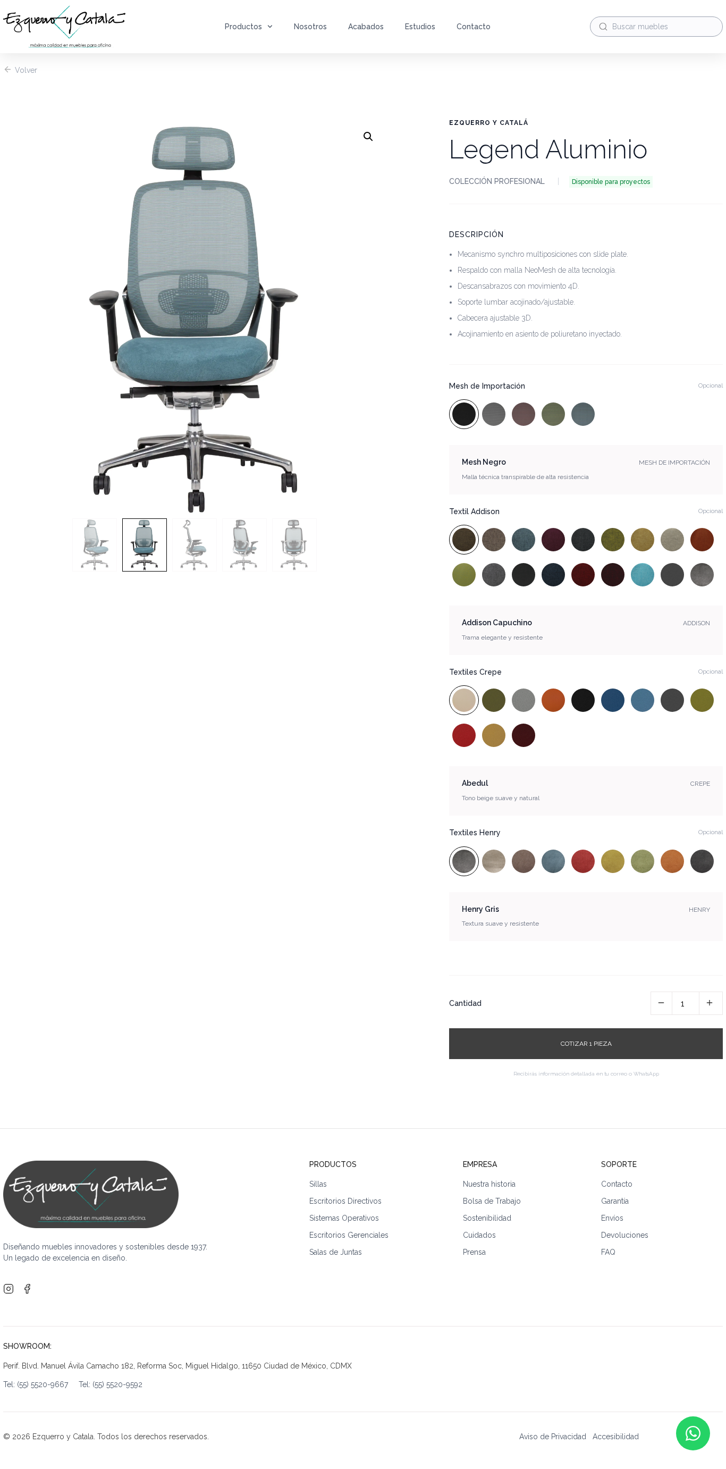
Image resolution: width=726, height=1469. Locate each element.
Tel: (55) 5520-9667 (41, 1384)
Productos (243, 26)
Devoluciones (624, 1235)
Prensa (474, 1252)
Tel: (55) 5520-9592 (110, 1384)
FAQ (608, 1252)
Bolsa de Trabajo (492, 1201)
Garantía (615, 1201)
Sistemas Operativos (344, 1218)
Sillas (318, 1184)
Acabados (366, 26)
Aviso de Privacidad (552, 1436)
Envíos (612, 1218)
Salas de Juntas (335, 1252)
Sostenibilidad (487, 1218)
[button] (368, 136)
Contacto (474, 26)
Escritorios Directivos (345, 1201)
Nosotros (310, 26)
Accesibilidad (616, 1436)
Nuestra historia (489, 1184)
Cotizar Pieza (586, 1043)
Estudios (420, 26)
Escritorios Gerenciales (349, 1235)
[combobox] (656, 26)
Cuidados (479, 1235)
